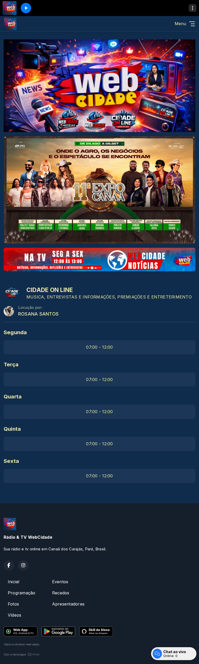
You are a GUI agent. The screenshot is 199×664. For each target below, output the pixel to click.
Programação (21, 592)
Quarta (13, 396)
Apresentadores (68, 604)
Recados (60, 592)
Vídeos (14, 615)
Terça (11, 364)
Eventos (60, 581)
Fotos (13, 604)
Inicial (13, 581)
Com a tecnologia (15, 654)
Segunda (15, 332)
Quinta (12, 429)
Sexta (11, 461)
